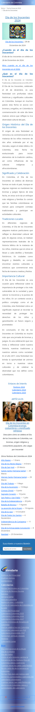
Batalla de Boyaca (8, 504)
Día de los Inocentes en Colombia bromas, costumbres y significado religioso (17, 426)
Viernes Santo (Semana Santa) (14, 477)
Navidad (4, 534)
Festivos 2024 (19, 387)
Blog (3, 645)
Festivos (4, 638)
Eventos (4, 594)
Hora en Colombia (9, 599)
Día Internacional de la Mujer (13, 649)
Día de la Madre (8, 651)
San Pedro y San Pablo (10, 497)
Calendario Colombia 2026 (12, 616)
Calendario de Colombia (11, 2)
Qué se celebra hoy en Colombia (15, 627)
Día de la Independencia (11, 501)
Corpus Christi (7, 490)
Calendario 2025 (19, 392)
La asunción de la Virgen (11, 508)
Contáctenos (6, 581)
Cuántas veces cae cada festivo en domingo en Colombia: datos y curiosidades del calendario (15, 685)
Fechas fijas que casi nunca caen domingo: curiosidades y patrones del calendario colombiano (17, 677)
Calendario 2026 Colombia (17, 706)
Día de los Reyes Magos (11, 463)
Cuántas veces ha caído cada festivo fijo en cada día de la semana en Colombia (16, 668)
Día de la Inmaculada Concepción (15, 528)
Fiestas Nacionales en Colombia (14, 588)
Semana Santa (7, 596)
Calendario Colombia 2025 (12, 613)
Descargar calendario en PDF (13, 630)
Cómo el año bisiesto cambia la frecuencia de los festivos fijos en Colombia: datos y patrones (15, 660)
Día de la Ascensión (9, 487)
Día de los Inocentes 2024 (17, 19)
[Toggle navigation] (32, 2)
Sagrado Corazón (8, 494)
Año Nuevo (6, 460)
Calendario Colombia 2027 (12, 619)
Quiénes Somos (8, 578)
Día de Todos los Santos (11, 515)
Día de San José (7, 467)
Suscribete (27, 549)
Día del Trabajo (7, 483)
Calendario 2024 (19, 390)
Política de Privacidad (10, 610)
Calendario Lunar (8, 641)
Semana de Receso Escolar (12, 591)
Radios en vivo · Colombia (12, 602)
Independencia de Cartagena (13, 521)
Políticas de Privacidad (10, 575)
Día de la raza (7, 511)
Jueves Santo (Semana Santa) (13, 471)
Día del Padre (7, 654)
